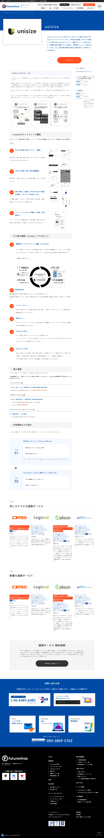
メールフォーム (61, 702)
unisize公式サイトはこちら (83, 71)
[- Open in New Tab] (51, 823)
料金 (50, 8)
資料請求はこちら (89, 4)
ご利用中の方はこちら (75, 4)
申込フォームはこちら (31, 485)
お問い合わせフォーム (31, 453)
